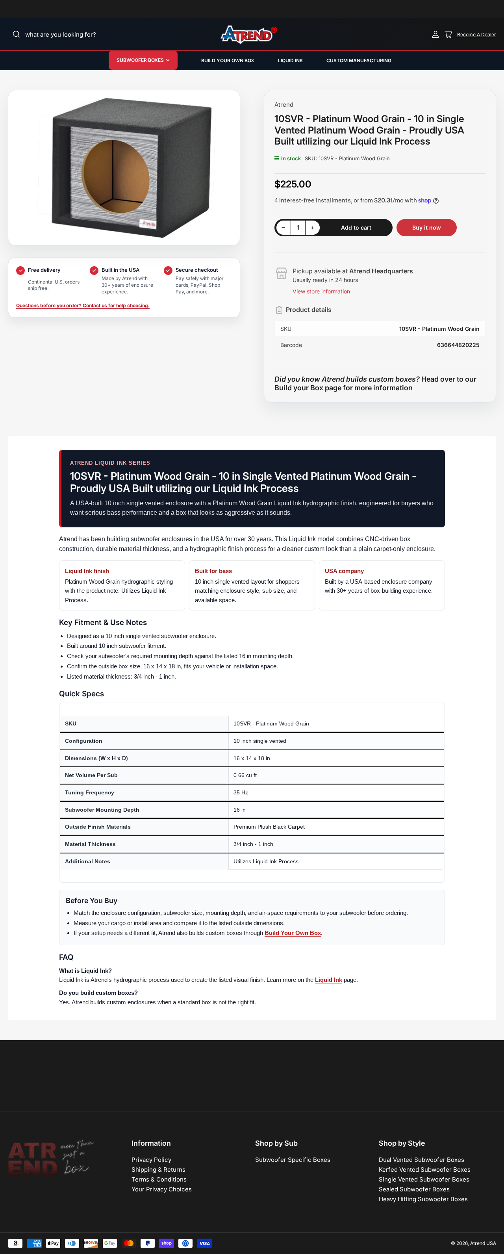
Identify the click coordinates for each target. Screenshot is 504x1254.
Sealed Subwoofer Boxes (414, 1189)
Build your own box (227, 60)
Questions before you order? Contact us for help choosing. (83, 305)
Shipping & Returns (158, 1169)
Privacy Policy (151, 1159)
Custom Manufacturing (358, 60)
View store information (321, 291)
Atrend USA (483, 1243)
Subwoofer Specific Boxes (292, 1159)
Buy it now (426, 227)
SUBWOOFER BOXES (140, 60)
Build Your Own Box (293, 932)
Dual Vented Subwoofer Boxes (421, 1159)
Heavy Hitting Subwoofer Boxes (423, 1199)
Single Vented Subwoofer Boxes (424, 1179)
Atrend (283, 104)
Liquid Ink (290, 60)
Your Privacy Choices (162, 1189)
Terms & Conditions (159, 1179)
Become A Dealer (476, 34)
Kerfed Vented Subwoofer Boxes (425, 1169)
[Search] (16, 34)
